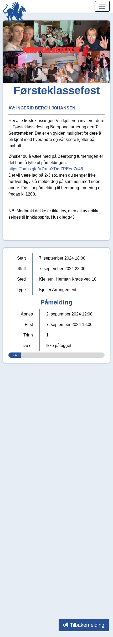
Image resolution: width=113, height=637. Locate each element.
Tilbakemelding (87, 625)
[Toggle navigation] (102, 6)
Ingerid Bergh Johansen (45, 108)
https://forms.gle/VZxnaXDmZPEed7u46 (45, 169)
